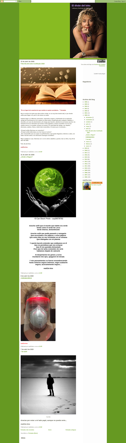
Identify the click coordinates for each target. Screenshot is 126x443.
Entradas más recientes (27, 430)
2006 (86, 177)
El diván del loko (81, 5)
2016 (86, 155)
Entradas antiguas (71, 430)
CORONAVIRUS (26, 278)
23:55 (40, 346)
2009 (86, 170)
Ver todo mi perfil (96, 185)
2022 (86, 110)
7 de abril (24, 351)
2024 (86, 106)
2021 (86, 113)
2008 (86, 172)
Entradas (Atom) (33, 433)
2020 (86, 115)
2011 (86, 166)
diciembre (89, 117)
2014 (86, 159)
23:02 (40, 427)
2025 (86, 104)
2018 (86, 150)
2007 (86, 175)
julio (87, 124)
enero (88, 146)
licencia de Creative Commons (99, 65)
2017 (86, 152)
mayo (88, 126)
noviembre (89, 119)
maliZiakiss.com (97, 182)
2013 (86, 161)
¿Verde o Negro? (27, 157)
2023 (86, 108)
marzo (88, 141)
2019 (86, 148)
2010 (86, 168)
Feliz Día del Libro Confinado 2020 (33, 64)
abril (87, 128)
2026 (86, 102)
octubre (88, 122)
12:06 (40, 273)
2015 (86, 157)
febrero (88, 144)
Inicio (49, 430)
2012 (86, 163)
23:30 (40, 151)
